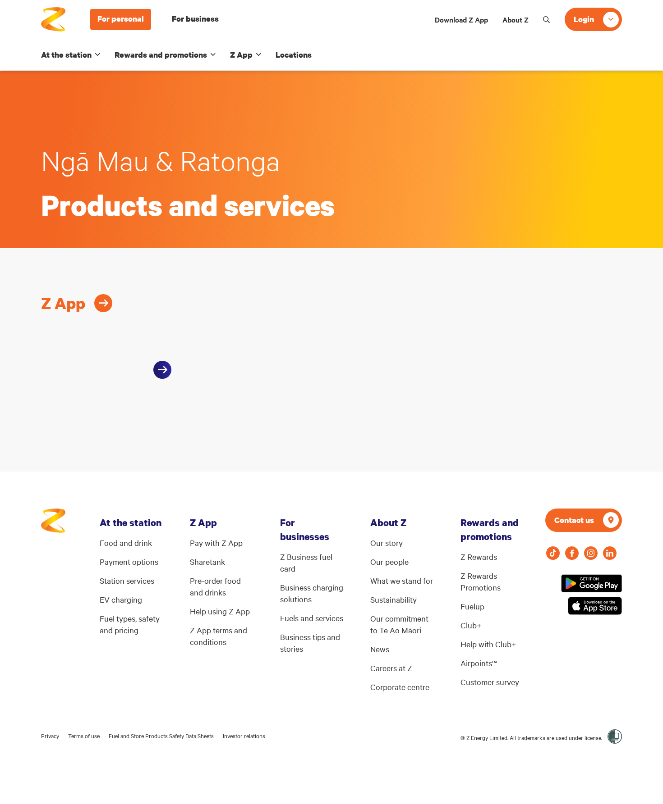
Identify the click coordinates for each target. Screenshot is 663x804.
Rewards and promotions (161, 55)
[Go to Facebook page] (572, 553)
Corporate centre (399, 686)
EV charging (121, 599)
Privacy (50, 735)
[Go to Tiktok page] (553, 553)
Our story (386, 542)
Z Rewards (478, 556)
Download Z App (461, 19)
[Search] (546, 19)
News (379, 649)
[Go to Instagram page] (591, 553)
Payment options (129, 561)
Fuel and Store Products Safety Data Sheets (161, 735)
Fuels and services (311, 618)
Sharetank (207, 561)
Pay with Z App (216, 542)
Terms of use (84, 735)
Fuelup (472, 606)
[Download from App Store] (595, 606)
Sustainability (393, 599)
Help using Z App (220, 611)
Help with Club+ (488, 644)
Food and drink (126, 542)
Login (584, 19)
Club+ (471, 625)
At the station (66, 55)
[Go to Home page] (53, 525)
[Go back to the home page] (53, 19)
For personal (120, 19)
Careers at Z (391, 668)
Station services (127, 580)
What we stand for (401, 580)
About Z (515, 19)
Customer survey (489, 682)
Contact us (574, 520)
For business (195, 19)
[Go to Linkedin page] (610, 553)
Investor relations (244, 735)
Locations (294, 55)
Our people (389, 561)
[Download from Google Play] (591, 583)
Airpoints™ (478, 663)
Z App (241, 55)
